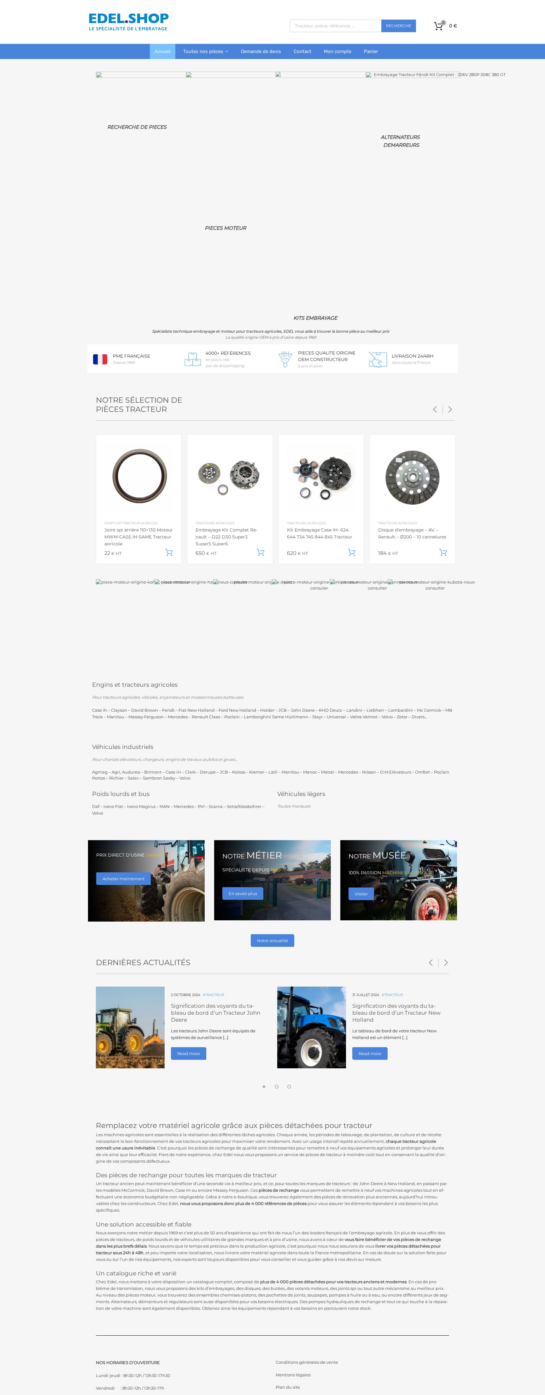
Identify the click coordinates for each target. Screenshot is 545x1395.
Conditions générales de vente (307, 1362)
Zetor (402, 716)
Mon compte (337, 51)
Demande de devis (261, 51)
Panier (371, 51)
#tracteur (213, 995)
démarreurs (150, 1301)
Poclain (232, 716)
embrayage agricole (371, 1232)
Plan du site (288, 1387)
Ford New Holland (237, 710)
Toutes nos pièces (203, 51)
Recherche (398, 25)
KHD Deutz (330, 710)
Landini (354, 710)
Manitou (115, 716)
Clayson (119, 710)
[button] (260, 1084)
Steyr (317, 716)
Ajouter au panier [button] (169, 553)
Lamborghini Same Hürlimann (276, 716)
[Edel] (128, 30)
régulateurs (181, 1301)
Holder (267, 710)
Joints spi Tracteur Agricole (131, 523)
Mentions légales (293, 1374)
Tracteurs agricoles (215, 523)
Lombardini (400, 710)
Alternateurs (124, 1301)
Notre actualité (272, 940)
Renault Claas (206, 716)
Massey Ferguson (146, 716)
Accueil (163, 51)
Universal (336, 716)
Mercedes (178, 716)
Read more (188, 1053)
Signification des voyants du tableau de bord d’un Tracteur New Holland (396, 1012)
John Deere (303, 710)
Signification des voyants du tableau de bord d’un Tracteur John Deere (215, 1012)
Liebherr (375, 710)
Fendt (168, 710)
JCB (282, 710)
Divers (418, 716)
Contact (302, 51)
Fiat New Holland (196, 710)
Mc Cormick (429, 710)
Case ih (99, 710)
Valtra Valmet (364, 716)
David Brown (144, 710)
